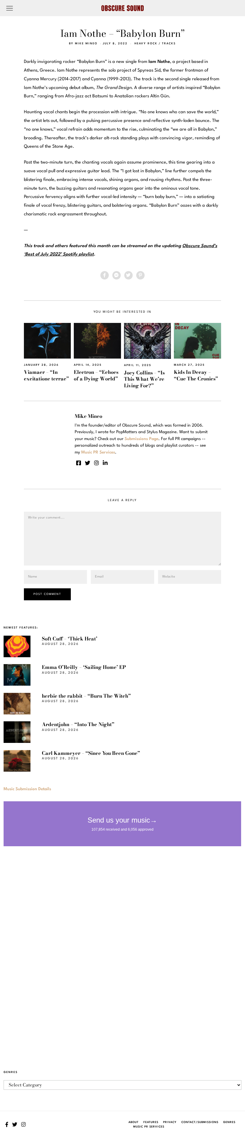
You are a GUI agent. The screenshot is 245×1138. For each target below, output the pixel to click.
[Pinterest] (140, 275)
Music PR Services (148, 1126)
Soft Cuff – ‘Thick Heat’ (69, 639)
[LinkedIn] (105, 462)
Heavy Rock (145, 43)
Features (150, 1122)
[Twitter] (128, 275)
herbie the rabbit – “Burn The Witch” (86, 696)
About (133, 1122)
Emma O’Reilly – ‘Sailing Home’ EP (84, 667)
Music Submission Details (27, 789)
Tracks (169, 43)
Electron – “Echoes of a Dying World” (96, 375)
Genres (229, 1122)
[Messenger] (116, 275)
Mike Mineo (86, 43)
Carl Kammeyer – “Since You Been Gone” (91, 753)
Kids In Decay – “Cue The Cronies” (196, 375)
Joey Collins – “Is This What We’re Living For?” (144, 379)
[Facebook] (104, 275)
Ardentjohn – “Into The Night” (78, 724)
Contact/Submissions (199, 1122)
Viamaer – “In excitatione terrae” (46, 375)
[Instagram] (96, 462)
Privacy (170, 1122)
